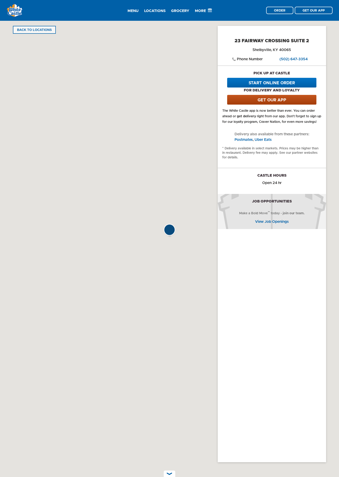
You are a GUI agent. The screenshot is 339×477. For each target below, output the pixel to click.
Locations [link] (155, 10)
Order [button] (279, 10)
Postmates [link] (244, 139)
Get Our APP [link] (272, 100)
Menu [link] (133, 10)
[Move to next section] (169, 474)
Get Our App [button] (314, 10)
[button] (169, 231)
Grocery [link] (180, 10)
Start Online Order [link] (272, 83)
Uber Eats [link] (263, 139)
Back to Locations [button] (34, 30)
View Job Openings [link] (272, 221)
